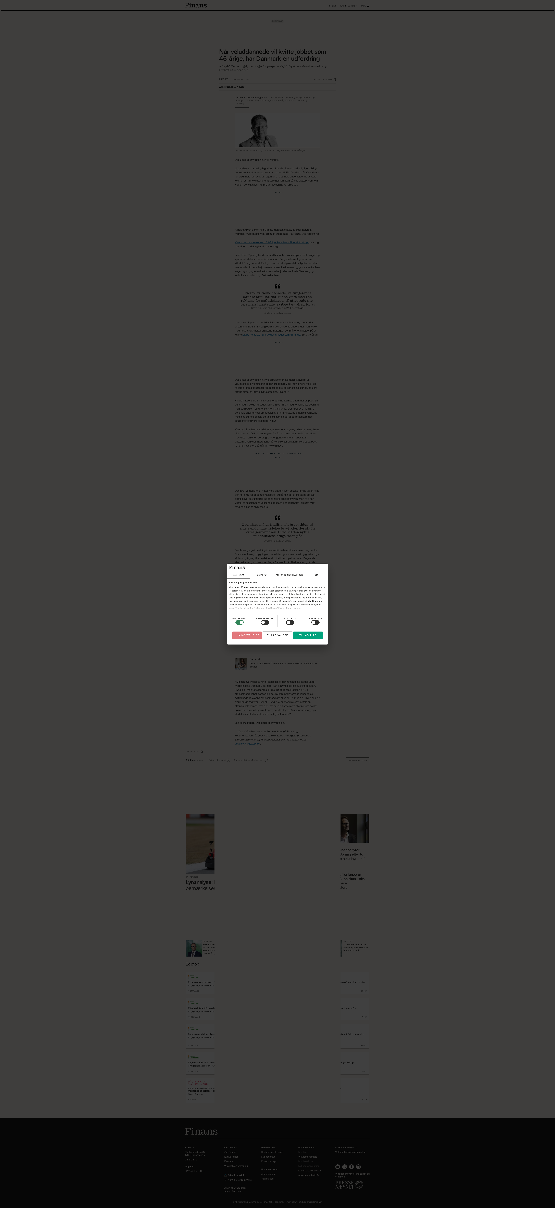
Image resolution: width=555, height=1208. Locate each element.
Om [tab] (316, 575)
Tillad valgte (277, 635)
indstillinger (312, 601)
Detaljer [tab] (262, 575)
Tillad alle (308, 635)
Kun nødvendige (247, 635)
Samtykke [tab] (239, 575)
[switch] (265, 622)
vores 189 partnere (244, 587)
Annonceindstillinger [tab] (289, 575)
